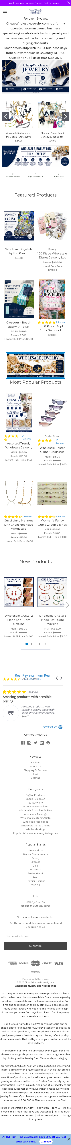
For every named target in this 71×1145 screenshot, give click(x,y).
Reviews (35, 762)
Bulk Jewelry (35, 802)
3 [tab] (38, 644)
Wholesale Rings (35, 829)
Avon (35, 877)
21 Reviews (26, 437)
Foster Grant (35, 873)
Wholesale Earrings (35, 814)
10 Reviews (60, 442)
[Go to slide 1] (5, 116)
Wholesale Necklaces (35, 821)
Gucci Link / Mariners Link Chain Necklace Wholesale (18, 524)
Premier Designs (35, 881)
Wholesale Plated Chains (35, 825)
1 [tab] (26, 644)
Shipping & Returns (35, 770)
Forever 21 (35, 869)
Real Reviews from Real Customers (33, 677)
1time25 (46, 1141)
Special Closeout (35, 798)
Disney (35, 858)
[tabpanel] (19, 605)
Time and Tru (35, 850)
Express (35, 861)
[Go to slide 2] (65, 116)
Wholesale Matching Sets (35, 818)
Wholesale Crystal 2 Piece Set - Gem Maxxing (19, 620)
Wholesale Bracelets (35, 806)
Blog (35, 774)
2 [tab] (32, 644)
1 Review (60, 322)
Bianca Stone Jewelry (35, 854)
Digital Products (35, 795)
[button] (35, 156)
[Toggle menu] (5, 11)
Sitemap (35, 777)
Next (67, 604)
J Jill (35, 865)
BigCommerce (41, 979)
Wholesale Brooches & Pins (35, 810)
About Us (35, 766)
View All (35, 884)
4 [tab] (44, 644)
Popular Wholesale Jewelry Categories (35, 833)
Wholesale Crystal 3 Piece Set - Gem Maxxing (52, 620)
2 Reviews (27, 516)
